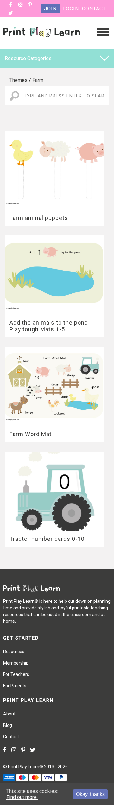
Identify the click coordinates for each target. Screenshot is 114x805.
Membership (15, 662)
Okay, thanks (90, 794)
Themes (19, 80)
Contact (94, 9)
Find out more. (22, 797)
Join (50, 9)
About (9, 713)
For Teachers (16, 674)
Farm (37, 80)
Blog (7, 725)
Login (71, 9)
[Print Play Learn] (41, 44)
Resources (13, 651)
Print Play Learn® (25, 766)
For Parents (14, 685)
